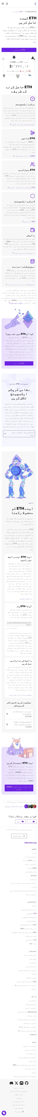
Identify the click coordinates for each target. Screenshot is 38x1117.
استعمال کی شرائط (19, 1105)
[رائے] (4, 1113)
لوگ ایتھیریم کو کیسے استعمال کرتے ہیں (23, 890)
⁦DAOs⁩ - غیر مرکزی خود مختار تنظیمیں (24, 932)
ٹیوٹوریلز (32, 959)
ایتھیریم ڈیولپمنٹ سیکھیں (27, 970)
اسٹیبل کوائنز (31, 921)
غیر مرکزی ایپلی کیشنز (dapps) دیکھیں (19, 788)
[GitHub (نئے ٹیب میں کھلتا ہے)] (26, 1083)
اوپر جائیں (17, 836)
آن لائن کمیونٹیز (31, 1004)
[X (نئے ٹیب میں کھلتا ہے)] (16, 1083)
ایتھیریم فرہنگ (31, 894)
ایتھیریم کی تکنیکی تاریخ (27, 1057)
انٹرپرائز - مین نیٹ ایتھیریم (25, 985)
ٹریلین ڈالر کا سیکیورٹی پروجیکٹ (25, 1076)
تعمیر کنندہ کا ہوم (30, 955)
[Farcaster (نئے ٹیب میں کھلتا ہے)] (21, 1083)
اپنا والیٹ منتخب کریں (28, 910)
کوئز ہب (33, 887)
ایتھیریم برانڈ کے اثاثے (19, 1091)
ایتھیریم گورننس (30, 1069)
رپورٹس (34, 1072)
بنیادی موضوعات (31, 978)
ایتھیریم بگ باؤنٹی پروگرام (26, 1019)
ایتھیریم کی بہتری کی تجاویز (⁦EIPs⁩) (24, 1065)
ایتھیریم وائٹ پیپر (29, 1046)
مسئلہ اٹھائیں (16, 303)
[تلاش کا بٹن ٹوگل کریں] (7, 4)
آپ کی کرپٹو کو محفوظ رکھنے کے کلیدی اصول (20, 723)
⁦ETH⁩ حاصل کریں (19, 50)
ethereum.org (30, 11)
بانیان (34, 989)
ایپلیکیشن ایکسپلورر (29, 917)
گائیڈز (34, 906)
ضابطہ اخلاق (19, 1094)
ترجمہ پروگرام (31, 1016)
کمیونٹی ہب (32, 1000)
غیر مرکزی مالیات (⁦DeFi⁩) (28, 928)
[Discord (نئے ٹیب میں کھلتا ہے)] (11, 1083)
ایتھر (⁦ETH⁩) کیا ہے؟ (29, 860)
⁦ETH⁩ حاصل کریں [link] (18, 11)
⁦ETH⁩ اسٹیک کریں (31, 940)
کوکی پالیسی (19, 1108)
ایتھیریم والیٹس (30, 864)
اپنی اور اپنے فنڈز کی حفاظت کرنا (20, 712)
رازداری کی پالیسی (19, 1101)
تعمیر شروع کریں (31, 966)
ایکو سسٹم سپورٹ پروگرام (27, 1031)
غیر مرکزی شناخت (31, 936)
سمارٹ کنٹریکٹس (31, 872)
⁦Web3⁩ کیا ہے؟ (31, 868)
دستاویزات (32, 963)
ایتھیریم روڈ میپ (30, 1050)
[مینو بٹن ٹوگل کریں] (3, 4)
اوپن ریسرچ (32, 1061)
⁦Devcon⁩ (33, 1034)
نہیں (19, 821)
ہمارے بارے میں (19, 1088)
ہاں (30, 821)
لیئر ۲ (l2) (33, 943)
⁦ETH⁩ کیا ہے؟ (19, 363)
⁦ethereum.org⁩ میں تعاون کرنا (26, 1012)
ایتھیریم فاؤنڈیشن (30, 1023)
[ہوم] (35, 3)
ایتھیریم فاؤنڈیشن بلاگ (27, 1027)
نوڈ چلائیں (33, 879)
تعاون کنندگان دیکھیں (14, 806)
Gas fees (33, 875)
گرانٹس (34, 974)
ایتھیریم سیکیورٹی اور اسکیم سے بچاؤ (23, 883)
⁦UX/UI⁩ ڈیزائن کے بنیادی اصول (26, 981)
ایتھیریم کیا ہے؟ (30, 857)
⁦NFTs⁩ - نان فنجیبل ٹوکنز (28, 925)
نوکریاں (19, 1098)
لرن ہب (34, 853)
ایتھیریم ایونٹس (30, 1008)
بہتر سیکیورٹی (31, 1053)
